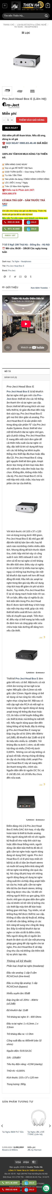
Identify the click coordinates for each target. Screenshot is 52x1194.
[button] (4, 5)
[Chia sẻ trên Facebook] (10, 277)
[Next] (45, 60)
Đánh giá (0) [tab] (10, 377)
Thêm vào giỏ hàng (31, 120)
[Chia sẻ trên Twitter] (15, 277)
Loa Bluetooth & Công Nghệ (32, 25)
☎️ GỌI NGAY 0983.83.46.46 (19, 143)
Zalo (33, 222)
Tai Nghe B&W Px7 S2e (13, 1132)
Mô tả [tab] (7, 371)
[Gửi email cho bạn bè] (20, 277)
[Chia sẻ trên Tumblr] (30, 277)
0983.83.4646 (13, 222)
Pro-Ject (11, 270)
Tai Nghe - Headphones (26, 27)
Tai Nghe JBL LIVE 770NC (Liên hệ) (35, 1133)
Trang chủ (8, 25)
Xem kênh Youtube (39, 288)
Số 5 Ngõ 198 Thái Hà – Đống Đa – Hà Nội (27, 244)
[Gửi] (46, 16)
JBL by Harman (34, 1150)
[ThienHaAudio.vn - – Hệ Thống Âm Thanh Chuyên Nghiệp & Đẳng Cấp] (27, 6)
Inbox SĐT (10, 235)
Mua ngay (11, 128)
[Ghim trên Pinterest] (25, 277)
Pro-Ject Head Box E (15, 266)
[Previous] (6, 60)
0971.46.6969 (13, 229)
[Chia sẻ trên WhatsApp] (4, 277)
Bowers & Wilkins (10, 1150)
